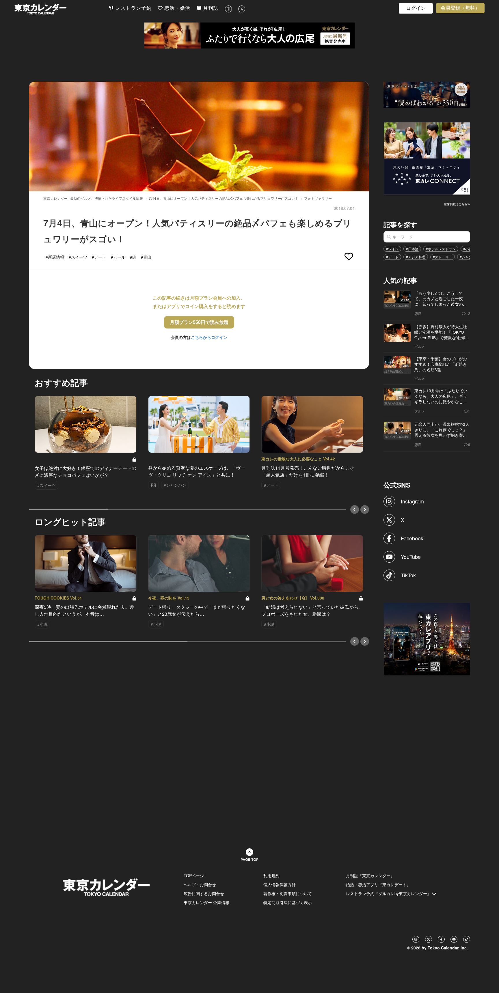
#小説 (467, 248)
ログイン (416, 8)
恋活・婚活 (176, 8)
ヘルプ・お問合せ (200, 884)
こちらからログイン (209, 337)
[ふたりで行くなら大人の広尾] (249, 35)
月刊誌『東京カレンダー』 (370, 875)
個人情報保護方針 (279, 884)
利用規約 (271, 875)
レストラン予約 (132, 8)
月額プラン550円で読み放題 (199, 322)
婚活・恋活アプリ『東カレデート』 (378, 884)
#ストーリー (442, 256)
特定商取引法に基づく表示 (287, 902)
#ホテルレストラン (441, 248)
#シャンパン (469, 256)
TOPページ (194, 875)
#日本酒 (412, 248)
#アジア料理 (415, 256)
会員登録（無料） (460, 8)
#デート (392, 256)
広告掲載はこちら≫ (457, 204)
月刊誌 (210, 8)
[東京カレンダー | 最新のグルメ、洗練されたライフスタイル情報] (61, 9)
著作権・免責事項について (287, 893)
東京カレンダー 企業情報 (206, 902)
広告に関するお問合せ (204, 893)
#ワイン (392, 248)
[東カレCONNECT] (427, 158)
